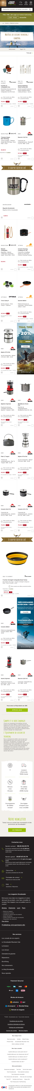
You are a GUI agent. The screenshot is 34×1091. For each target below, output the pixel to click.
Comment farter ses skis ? (18, 1061)
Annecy (4, 908)
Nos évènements (7, 965)
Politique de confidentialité (16, 1027)
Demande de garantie (8, 953)
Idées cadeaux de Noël (18, 1044)
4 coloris (8, 152)
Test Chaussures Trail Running (18, 1081)
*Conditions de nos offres (16, 1021)
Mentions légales (23, 1030)
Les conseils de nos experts (10, 938)
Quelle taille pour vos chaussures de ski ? (18, 1054)
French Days (10, 1041)
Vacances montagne (9, 1069)
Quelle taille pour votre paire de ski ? (17, 1051)
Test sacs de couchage (26, 1076)
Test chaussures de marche (11, 1076)
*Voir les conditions (25, 372)
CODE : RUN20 (13, 17)
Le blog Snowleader (8, 969)
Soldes (19, 1039)
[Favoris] (1, 106)
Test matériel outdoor (23, 1072)
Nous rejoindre (6, 973)
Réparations (5, 957)
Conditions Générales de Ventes (16, 1024)
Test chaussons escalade (17, 1074)
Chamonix (12, 908)
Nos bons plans (11, 1039)
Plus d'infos (5, 921)
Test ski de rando (27, 1069)
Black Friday (25, 1039)
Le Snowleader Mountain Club (11, 942)
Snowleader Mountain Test (22, 1041)
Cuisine (7, 23)
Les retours (5, 950)
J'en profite (22, 17)
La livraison (5, 946)
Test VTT (8, 1079)
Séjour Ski (27, 1079)
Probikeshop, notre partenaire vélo (13, 925)
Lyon (18, 908)
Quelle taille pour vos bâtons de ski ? (17, 1056)
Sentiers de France (17, 1079)
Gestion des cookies (11, 1030)
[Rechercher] (31, 8)
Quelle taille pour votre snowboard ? (18, 1059)
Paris (23, 908)
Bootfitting (5, 961)
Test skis (18, 1069)
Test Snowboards (11, 1072)
